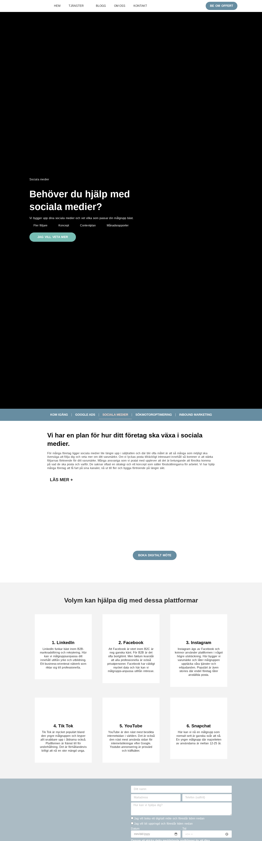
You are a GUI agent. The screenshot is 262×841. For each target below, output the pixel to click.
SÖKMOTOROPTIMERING (153, 414)
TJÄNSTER (76, 5)
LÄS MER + (61, 479)
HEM (57, 5)
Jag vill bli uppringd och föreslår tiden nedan (163, 823)
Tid (184, 828)
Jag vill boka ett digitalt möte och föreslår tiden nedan (169, 818)
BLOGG (101, 5)
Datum (135, 828)
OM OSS (119, 5)
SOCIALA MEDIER (115, 414)
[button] (131, 479)
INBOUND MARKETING (195, 414)
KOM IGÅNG (59, 414)
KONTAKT (140, 5)
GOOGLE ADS (85, 414)
